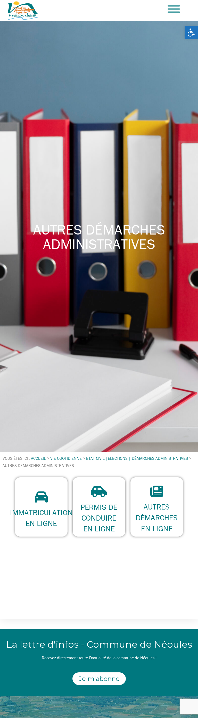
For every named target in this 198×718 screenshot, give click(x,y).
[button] (191, 32)
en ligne (41, 523)
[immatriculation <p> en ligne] (41, 496)
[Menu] (174, 9)
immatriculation (41, 512)
